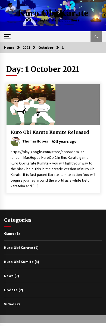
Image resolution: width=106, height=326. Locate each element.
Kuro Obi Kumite (19, 261)
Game (9, 233)
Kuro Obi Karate (53, 13)
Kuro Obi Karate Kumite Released (50, 132)
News (9, 275)
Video (9, 304)
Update (11, 289)
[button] (96, 36)
